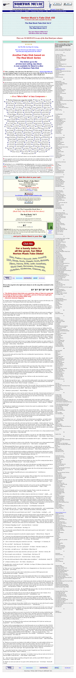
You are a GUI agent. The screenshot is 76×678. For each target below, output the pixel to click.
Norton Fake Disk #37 (46, 71)
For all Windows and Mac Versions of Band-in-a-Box (28, 195)
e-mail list (35, 277)
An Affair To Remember (60, 68)
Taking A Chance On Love (61, 512)
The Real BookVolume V (50, 231)
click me (32, 9)
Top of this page (68, 667)
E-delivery (30, 190)
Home (20, 667)
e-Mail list (56, 667)
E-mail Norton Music (27, 277)
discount (29, 189)
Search (53, 9)
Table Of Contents (29, 667)
